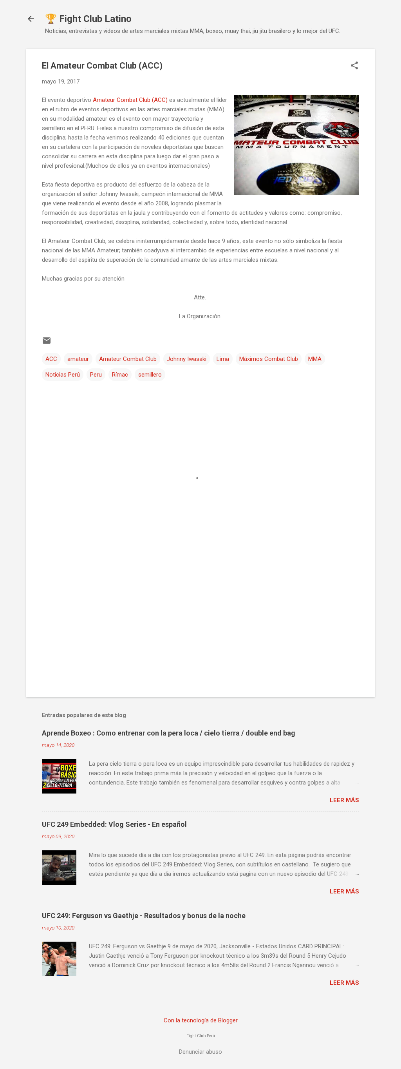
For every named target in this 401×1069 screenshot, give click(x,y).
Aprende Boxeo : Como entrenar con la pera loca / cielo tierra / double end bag (168, 733)
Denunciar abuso (200, 1051)
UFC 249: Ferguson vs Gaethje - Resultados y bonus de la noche (144, 915)
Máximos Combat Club (268, 358)
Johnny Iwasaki (186, 358)
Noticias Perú (62, 374)
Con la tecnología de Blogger (201, 1020)
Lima (223, 358)
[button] (354, 66)
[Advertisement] (200, 624)
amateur (78, 358)
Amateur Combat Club (128, 358)
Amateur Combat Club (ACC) (131, 99)
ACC (51, 358)
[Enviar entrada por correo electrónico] (46, 343)
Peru (96, 374)
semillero (150, 374)
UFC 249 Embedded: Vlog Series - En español (114, 824)
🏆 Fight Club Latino (88, 18)
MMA (315, 358)
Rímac (120, 374)
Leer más (344, 800)
